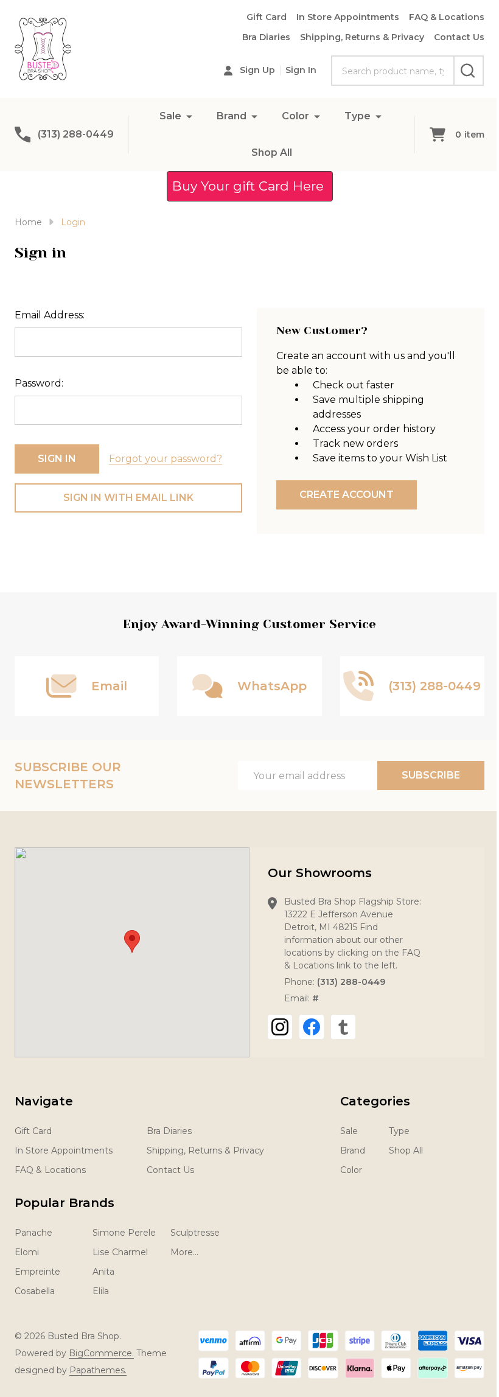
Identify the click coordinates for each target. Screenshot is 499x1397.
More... (184, 1252)
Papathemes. (98, 1370)
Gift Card (266, 17)
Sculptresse (195, 1232)
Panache (33, 1232)
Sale (170, 116)
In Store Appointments (347, 17)
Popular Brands (64, 1203)
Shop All (271, 152)
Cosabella (35, 1291)
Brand (231, 116)
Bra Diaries (266, 37)
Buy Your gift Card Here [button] (249, 186)
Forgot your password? (165, 458)
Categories (375, 1101)
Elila (100, 1291)
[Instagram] (280, 1027)
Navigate (44, 1101)
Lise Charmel (120, 1252)
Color (295, 116)
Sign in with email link (128, 497)
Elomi (27, 1252)
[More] (189, 116)
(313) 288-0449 (351, 981)
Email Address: (50, 315)
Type (357, 116)
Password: (39, 383)
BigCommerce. (101, 1353)
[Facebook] (311, 1027)
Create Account (346, 494)
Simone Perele (124, 1232)
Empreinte (37, 1271)
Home (28, 222)
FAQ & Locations (446, 17)
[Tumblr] (343, 1027)
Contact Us (459, 37)
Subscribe (431, 775)
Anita (103, 1271)
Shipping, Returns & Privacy (362, 37)
